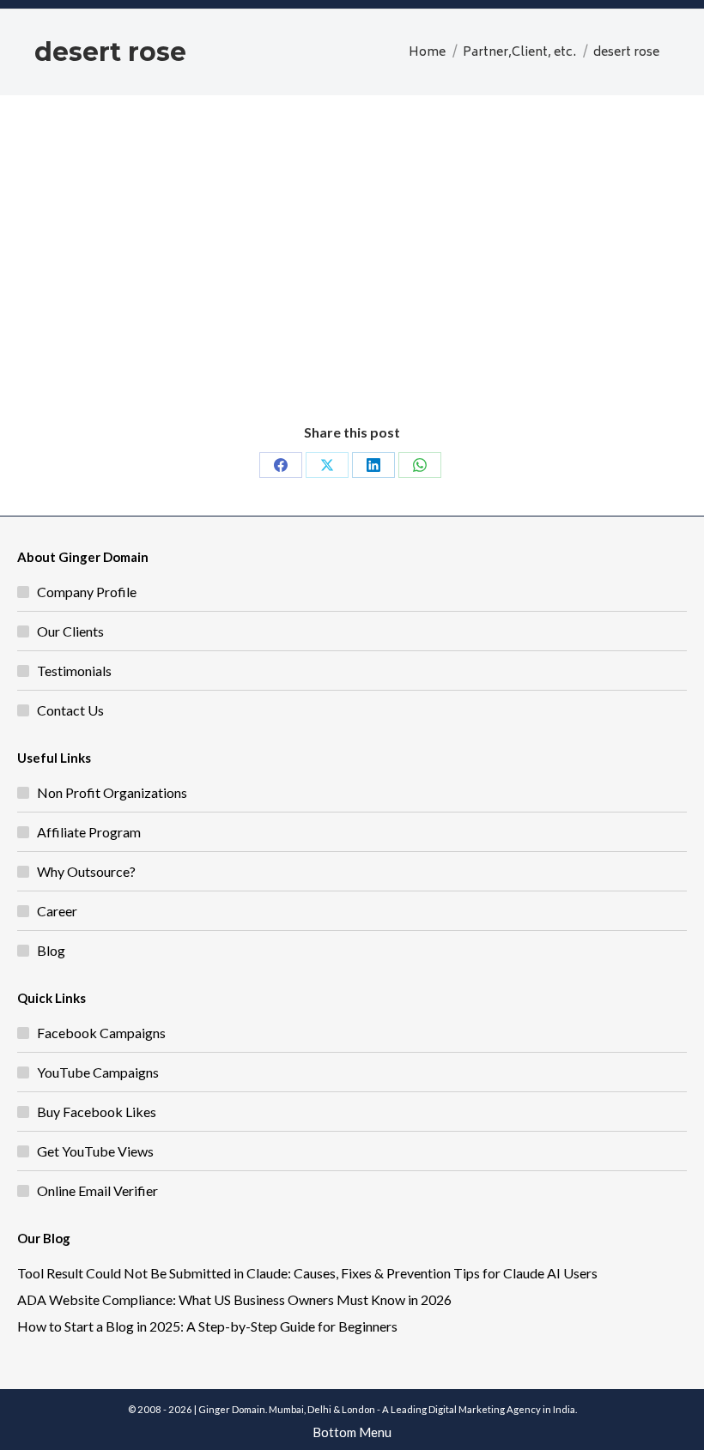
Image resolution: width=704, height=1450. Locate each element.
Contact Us (70, 710)
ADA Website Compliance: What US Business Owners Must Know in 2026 (234, 1299)
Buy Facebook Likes (96, 1111)
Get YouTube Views (95, 1151)
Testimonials (74, 670)
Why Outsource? (86, 871)
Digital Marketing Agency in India (501, 1409)
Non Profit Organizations (112, 792)
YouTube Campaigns (98, 1072)
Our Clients (70, 631)
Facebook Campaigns (101, 1032)
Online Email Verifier (97, 1190)
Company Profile (87, 591)
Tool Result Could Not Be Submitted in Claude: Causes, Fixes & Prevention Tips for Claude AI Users (307, 1273)
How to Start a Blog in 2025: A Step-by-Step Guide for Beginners (207, 1326)
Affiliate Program (89, 832)
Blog (51, 950)
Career (57, 911)
